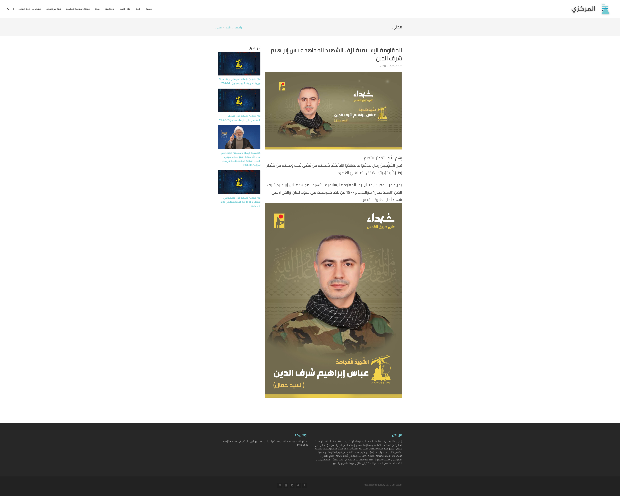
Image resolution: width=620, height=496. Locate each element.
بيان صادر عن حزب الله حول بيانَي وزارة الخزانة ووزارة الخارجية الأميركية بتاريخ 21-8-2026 (239, 81)
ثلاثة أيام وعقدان (53, 9)
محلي (219, 27)
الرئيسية (149, 9)
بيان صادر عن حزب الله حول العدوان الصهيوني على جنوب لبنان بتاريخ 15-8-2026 (239, 118)
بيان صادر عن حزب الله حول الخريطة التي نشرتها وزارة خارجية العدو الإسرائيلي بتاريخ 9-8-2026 (240, 202)
